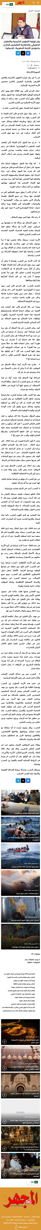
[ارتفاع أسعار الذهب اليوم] (20, 1001)
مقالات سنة (10, 1220)
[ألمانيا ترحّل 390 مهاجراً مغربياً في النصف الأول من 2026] (20, 974)
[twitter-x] (23, 53)
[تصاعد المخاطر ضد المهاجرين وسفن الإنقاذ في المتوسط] (20, 829)
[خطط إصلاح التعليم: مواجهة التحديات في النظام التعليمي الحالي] (20, 1059)
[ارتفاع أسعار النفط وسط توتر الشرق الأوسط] (20, 991)
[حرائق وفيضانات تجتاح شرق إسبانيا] (20, 883)
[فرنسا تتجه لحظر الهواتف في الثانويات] (20, 803)
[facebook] (28, 53)
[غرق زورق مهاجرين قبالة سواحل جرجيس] (20, 856)
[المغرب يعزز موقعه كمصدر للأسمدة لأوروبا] (20, 977)
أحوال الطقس (35, 1217)
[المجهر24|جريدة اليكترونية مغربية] (20, 2)
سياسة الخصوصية (20, 1220)
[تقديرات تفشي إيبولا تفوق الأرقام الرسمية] (20, 910)
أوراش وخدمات (6, 1217)
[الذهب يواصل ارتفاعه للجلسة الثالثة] (20, 984)
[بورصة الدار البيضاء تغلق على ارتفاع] (20, 981)
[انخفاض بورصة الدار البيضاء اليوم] (20, 998)
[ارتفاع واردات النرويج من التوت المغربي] (20, 1004)
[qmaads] (20, 1198)
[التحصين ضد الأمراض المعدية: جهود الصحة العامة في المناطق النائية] (20, 1112)
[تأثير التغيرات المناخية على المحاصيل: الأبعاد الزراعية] (20, 1085)
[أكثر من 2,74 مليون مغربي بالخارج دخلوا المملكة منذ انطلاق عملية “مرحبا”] (20, 1008)
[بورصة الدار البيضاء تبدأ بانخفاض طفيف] (20, 988)
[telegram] (18, 53)
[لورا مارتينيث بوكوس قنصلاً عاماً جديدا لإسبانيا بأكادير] (20, 1011)
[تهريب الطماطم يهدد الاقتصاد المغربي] (20, 994)
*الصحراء (31, 11)
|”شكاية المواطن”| (17, 1217)
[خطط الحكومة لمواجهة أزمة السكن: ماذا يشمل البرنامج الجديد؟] (20, 1139)
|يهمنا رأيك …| (30, 1220)
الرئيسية (37, 11)
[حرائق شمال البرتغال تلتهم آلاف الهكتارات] (20, 936)
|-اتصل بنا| (27, 1217)
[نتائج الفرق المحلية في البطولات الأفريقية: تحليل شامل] (20, 1032)
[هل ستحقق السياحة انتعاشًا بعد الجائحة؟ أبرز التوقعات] (20, 1166)
